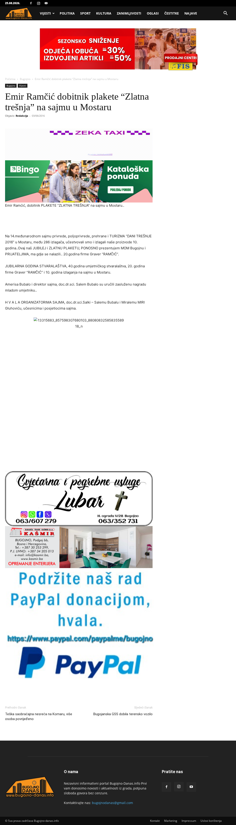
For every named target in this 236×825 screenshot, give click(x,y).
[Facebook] (30, 3)
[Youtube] (46, 3)
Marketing (170, 821)
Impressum (189, 821)
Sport (85, 13)
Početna (10, 79)
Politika (67, 13)
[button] (225, 14)
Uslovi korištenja (211, 821)
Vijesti (45, 13)
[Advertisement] (79, 221)
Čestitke (171, 13)
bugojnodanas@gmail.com (112, 803)
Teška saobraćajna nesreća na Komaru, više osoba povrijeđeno (38, 716)
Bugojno (25, 79)
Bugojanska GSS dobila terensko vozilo (123, 714)
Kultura (103, 13)
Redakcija (22, 115)
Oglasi (153, 13)
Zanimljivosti (129, 13)
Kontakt (155, 821)
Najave (190, 13)
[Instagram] (38, 3)
